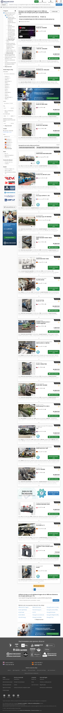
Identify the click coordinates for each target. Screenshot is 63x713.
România (7, 132)
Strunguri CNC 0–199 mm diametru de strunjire (11, 31)
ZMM (6, 82)
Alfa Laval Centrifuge (41, 670)
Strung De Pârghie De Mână (53, 615)
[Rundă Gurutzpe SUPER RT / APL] (26, 200)
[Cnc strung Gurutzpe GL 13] (26, 529)
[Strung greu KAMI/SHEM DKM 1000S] (26, 263)
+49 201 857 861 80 (9, 664)
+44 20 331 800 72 (9, 662)
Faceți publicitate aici (10, 207)
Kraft (6, 89)
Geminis (7, 87)
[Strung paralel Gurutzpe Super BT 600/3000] (26, 221)
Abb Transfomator (51, 670)
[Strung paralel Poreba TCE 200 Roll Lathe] (26, 179)
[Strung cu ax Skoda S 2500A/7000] (26, 368)
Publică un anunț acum (52, 98)
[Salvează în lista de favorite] (58, 28)
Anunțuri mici (8, 162)
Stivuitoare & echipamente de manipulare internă (10, 64)
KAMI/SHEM (8, 92)
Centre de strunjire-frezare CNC (11, 27)
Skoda (7, 79)
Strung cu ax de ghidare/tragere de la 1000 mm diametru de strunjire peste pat (12, 21)
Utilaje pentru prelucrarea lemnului (10, 58)
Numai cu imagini (9, 168)
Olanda (8, 144)
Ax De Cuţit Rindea (22, 609)
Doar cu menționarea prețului (9, 111)
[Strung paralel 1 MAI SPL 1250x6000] (26, 53)
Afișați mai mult (39, 619)
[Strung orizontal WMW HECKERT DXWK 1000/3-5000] (26, 242)
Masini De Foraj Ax (37, 607)
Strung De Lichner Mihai (52, 609)
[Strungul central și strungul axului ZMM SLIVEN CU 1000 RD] (26, 347)
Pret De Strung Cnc (37, 609)
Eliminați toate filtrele (24, 21)
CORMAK (7, 84)
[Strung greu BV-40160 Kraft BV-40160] (26, 284)
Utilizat (7, 156)
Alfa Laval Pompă (31, 670)
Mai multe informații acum (53, 493)
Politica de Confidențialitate (25, 710)
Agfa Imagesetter (16, 670)
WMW (6, 98)
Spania (8, 147)
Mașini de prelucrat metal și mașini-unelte (10, 13)
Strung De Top (50, 617)
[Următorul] (34, 32)
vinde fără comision (9, 237)
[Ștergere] (38, 17)
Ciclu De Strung (22, 617)
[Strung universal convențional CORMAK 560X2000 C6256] (26, 508)
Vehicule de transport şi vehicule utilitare (10, 55)
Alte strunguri (12, 37)
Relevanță (54, 11)
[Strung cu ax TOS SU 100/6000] (26, 473)
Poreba (7, 76)
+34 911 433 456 (38, 664)
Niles (6, 90)
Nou (6, 153)
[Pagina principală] (1, 7)
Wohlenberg (8, 81)
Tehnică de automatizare (10, 60)
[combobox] (10, 137)
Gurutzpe (7, 78)
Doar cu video (8, 170)
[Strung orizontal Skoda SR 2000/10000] (26, 108)
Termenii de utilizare (35, 710)
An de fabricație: (6, 113)
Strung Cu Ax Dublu (37, 617)
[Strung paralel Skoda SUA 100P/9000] (26, 129)
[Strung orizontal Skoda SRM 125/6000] (26, 389)
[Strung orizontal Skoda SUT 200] (26, 305)
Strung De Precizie (51, 612)
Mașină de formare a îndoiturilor (31, 673)
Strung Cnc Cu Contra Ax (38, 615)
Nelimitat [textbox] (7, 136)
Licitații (7, 163)
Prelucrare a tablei (10, 41)
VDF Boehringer (8, 97)
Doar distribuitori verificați (10, 172)
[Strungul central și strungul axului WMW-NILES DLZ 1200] (26, 452)
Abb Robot (24, 670)
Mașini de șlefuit (11, 51)
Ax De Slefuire (21, 615)
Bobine (9, 670)
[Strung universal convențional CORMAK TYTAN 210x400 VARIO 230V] (26, 550)
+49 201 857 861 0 (38, 662)
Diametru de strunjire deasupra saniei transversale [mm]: (9, 120)
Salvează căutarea (39, 586)
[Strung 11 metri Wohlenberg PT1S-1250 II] (26, 410)
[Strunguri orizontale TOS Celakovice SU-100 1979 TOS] (26, 431)
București (8, 140)
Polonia (8, 145)
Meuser (7, 86)
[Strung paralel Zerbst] (26, 571)
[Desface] (39, 44)
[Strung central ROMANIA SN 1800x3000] (26, 74)
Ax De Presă (21, 612)
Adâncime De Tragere (23, 607)
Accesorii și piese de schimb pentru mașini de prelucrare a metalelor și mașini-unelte (10, 46)
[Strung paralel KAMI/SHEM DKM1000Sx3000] (26, 158)
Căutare (59, 4)
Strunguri (9, 15)
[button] (61, 1)
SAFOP (7, 95)
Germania (9, 142)
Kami (6, 94)
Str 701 (34, 612)
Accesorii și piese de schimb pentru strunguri (11, 35)
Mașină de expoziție (9, 155)
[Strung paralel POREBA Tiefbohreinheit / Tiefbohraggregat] (26, 326)
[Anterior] (19, 32)
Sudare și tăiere (11, 50)
